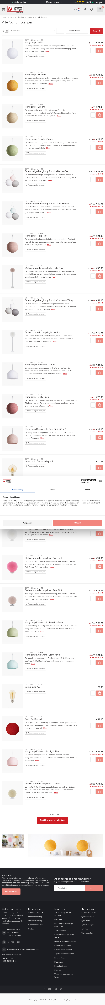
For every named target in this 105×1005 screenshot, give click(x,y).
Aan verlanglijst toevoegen (36, 56)
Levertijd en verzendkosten (65, 941)
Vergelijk (84, 929)
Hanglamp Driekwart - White (40, 364)
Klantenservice (11, 891)
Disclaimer (58, 962)
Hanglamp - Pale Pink (36, 235)
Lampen (31, 17)
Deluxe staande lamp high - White (42, 332)
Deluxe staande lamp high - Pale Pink (44, 268)
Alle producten (87, 933)
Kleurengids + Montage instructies (63, 925)
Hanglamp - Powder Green (39, 139)
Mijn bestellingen (87, 916)
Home (4, 17)
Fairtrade (58, 919)
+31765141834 (13, 942)
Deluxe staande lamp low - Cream (42, 783)
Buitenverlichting (35, 920)
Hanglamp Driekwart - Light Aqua (42, 654)
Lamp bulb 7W (32, 687)
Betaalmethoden (61, 966)
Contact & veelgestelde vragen (64, 936)
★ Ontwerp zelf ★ (35, 912)
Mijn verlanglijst (87, 925)
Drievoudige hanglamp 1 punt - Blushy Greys (48, 171)
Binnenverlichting (17, 17)
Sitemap (57, 970)
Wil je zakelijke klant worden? (62, 914)
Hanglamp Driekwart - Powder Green (44, 622)
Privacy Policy (59, 958)
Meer (47, 51)
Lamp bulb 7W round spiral (39, 461)
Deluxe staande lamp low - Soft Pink (43, 558)
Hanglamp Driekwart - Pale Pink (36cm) (45, 429)
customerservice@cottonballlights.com (23, 949)
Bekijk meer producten (52, 820)
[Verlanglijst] (91, 9)
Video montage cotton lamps (63, 975)
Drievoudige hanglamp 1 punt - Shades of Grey (49, 300)
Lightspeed (71, 1000)
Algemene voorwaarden (64, 954)
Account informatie (88, 912)
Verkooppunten (60, 930)
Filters (94, 31)
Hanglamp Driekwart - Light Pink (42, 751)
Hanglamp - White (34, 42)
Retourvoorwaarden (62, 945)
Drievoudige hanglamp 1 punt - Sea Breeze (47, 203)
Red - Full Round (33, 719)
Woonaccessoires (35, 925)
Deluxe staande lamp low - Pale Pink (43, 590)
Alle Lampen (42, 17)
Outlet (30, 929)
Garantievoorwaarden (63, 949)
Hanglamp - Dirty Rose (37, 397)
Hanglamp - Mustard (35, 74)
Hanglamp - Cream (35, 106)
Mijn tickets (85, 920)
